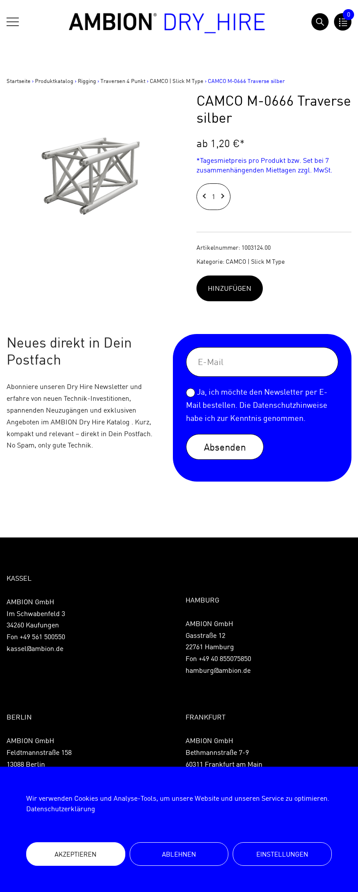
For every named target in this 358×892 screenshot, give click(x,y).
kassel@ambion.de (35, 648)
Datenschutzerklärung (60, 808)
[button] (205, 197)
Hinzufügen (229, 288)
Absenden (225, 447)
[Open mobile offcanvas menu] (13, 21)
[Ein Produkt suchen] (320, 21)
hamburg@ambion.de (218, 670)
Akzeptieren (75, 854)
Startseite (19, 80)
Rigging (87, 80)
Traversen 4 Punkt (122, 80)
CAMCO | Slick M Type (176, 80)
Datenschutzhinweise (290, 405)
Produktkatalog (54, 80)
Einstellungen (282, 854)
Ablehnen (179, 854)
